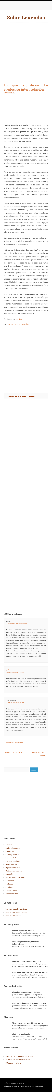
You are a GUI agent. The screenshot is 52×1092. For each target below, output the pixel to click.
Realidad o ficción (13, 986)
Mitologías (9, 874)
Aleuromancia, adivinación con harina (27, 1023)
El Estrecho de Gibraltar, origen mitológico (30, 972)
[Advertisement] (26, 51)
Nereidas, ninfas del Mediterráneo (26, 961)
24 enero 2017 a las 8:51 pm (15, 672)
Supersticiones (11, 890)
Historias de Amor (12, 858)
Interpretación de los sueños (18, 324)
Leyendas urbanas (12, 864)
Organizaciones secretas (15, 877)
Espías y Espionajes (13, 848)
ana (7, 670)
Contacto (20, 1083)
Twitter (11, 6)
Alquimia (9, 845)
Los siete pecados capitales (16, 909)
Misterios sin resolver (14, 871)
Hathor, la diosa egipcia (13, 752)
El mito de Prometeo (13, 915)
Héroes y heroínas (12, 854)
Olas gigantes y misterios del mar (26, 992)
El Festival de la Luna (13, 1063)
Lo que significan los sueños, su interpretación (26, 87)
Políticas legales (10, 1083)
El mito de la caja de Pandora (16, 912)
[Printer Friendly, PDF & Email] (11, 331)
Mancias (8, 1017)
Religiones (10, 887)
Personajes (10, 880)
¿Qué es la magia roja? (21, 1034)
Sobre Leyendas (26, 17)
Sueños (19, 319)
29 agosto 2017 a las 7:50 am (15, 703)
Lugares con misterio (13, 867)
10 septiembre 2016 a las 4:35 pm (16, 624)
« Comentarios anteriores (13, 743)
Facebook (6, 6)
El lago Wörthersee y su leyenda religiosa (29, 1003)
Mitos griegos (11, 955)
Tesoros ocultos (12, 894)
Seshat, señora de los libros (23, 930)
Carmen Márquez (9, 92)
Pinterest (16, 6)
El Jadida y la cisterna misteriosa (18, 1060)
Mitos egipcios (11, 924)
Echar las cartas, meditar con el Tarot (19, 1056)
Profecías (9, 884)
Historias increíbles (13, 861)
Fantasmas (10, 851)
